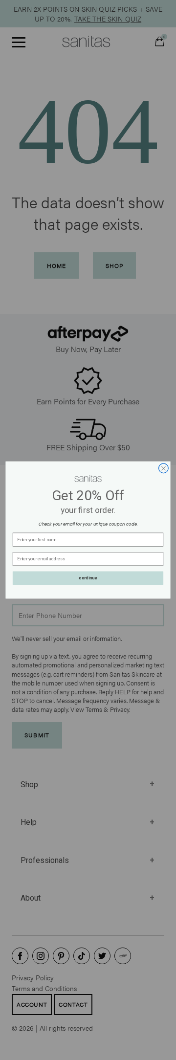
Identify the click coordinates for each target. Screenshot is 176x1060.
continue (88, 578)
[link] (88, 478)
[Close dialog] (164, 468)
